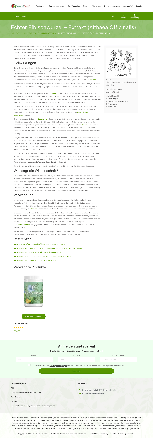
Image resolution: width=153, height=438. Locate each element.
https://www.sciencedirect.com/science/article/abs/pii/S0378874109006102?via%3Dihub (48, 248)
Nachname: (34, 355)
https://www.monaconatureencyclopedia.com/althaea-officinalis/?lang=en (42, 256)
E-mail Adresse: (118, 355)
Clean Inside (21, 324)
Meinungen (96, 6)
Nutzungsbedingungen (58, 366)
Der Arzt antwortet (112, 6)
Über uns (126, 6)
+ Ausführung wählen (33, 316)
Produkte (40, 6)
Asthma (34, 209)
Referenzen (112, 107)
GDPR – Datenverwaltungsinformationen (26, 392)
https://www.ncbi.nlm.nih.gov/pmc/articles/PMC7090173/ (36, 260)
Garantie (14, 401)
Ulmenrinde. (91, 80)
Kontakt (139, 6)
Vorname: (76, 355)
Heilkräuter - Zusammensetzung (40, 33)
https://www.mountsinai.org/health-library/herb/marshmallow (37, 252)
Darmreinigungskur (57, 6)
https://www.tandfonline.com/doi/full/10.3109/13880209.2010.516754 (41, 244)
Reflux (84, 125)
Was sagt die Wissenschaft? (118, 101)
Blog (85, 6)
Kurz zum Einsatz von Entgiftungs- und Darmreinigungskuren (33, 406)
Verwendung (112, 104)
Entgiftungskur (74, 6)
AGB (12, 388)
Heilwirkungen (113, 99)
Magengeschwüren (22, 224)
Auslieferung (15, 397)
